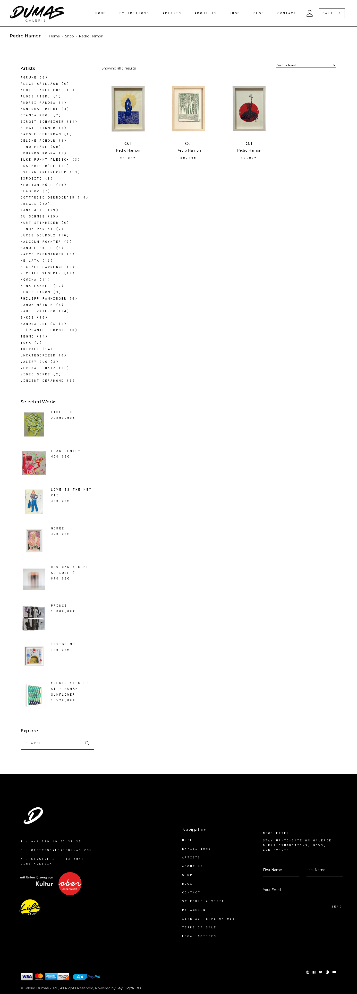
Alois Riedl (36, 96)
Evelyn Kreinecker (44, 172)
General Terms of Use (208, 918)
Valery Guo (34, 361)
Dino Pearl (34, 147)
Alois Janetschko (42, 90)
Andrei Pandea (38, 102)
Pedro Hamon (128, 150)
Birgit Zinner (38, 128)
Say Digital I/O (129, 988)
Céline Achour (38, 140)
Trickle (30, 349)
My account (195, 909)
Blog (187, 883)
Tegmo (27, 336)
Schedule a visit (203, 901)
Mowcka (29, 279)
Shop (69, 36)
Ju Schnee (33, 216)
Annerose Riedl (40, 109)
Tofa (26, 343)
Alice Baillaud (40, 84)
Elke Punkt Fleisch (45, 159)
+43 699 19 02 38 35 (56, 841)
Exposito (31, 178)
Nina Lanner (36, 286)
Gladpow (30, 191)
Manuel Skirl (37, 248)
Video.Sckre (36, 374)
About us (192, 866)
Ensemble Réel (38, 166)
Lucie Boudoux (38, 235)
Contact (191, 892)
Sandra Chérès (38, 324)
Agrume (29, 77)
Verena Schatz (38, 368)
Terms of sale (199, 927)
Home (54, 36)
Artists (191, 857)
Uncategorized (38, 355)
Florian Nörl (37, 185)
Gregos (29, 204)
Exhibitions (196, 848)
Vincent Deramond (42, 380)
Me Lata (30, 260)
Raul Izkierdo (38, 311)
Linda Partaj (37, 229)
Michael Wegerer (41, 273)
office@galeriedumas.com (61, 850)
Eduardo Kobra (38, 153)
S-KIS (27, 317)
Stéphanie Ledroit (44, 330)
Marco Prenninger (42, 254)
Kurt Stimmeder (40, 223)
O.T (128, 143)
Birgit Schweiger (42, 121)
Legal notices (199, 936)
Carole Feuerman (41, 134)
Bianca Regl (36, 115)
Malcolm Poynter (41, 241)
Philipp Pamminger (44, 298)
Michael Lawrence (42, 267)
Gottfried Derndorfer (48, 197)
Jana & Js (33, 210)
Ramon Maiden (37, 305)
